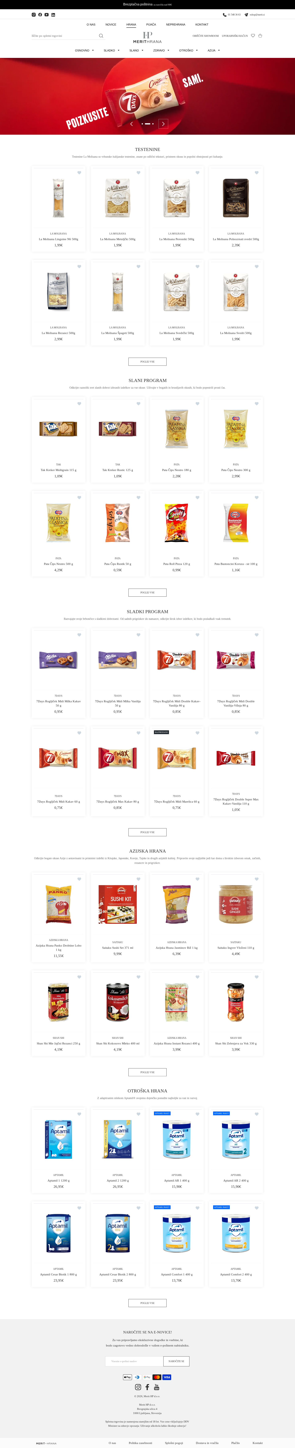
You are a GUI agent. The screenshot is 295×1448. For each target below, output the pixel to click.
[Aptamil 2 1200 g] (118, 1139)
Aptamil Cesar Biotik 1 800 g (58, 1274)
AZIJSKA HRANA (58, 940)
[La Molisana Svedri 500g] (236, 292)
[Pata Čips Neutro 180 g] (177, 429)
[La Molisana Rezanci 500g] (58, 292)
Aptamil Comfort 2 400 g (236, 1274)
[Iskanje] (101, 36)
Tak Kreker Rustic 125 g (117, 470)
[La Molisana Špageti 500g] (118, 292)
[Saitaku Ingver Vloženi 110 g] (236, 904)
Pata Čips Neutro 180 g (176, 470)
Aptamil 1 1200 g (59, 1180)
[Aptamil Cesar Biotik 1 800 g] (58, 1233)
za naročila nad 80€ (163, 4)
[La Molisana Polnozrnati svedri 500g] (236, 198)
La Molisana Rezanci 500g (58, 333)
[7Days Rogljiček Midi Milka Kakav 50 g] (58, 660)
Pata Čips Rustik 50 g (117, 564)
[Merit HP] (147, 37)
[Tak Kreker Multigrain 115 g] (58, 429)
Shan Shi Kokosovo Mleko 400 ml (117, 1043)
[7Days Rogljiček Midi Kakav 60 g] (58, 758)
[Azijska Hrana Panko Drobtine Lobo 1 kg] (58, 904)
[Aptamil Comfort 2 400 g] (236, 1233)
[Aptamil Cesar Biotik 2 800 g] (118, 1233)
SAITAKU (117, 942)
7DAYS (58, 695)
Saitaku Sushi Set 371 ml (117, 947)
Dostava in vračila (207, 1443)
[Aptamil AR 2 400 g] (236, 1139)
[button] (142, 123)
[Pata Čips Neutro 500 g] (58, 523)
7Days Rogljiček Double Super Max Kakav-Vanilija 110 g (235, 801)
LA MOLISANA (58, 233)
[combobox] (68, 36)
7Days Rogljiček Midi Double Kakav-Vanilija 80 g (176, 703)
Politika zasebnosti (140, 1443)
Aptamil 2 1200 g (118, 1180)
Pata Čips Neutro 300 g (235, 470)
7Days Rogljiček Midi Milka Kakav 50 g (58, 703)
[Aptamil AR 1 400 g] (177, 1139)
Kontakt (258, 1443)
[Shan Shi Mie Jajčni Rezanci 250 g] (58, 1002)
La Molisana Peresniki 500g (176, 239)
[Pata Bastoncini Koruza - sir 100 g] (236, 523)
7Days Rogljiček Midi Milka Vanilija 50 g (117, 703)
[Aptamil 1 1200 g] (58, 1139)
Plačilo (235, 1443)
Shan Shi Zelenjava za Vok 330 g (236, 1043)
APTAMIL (58, 1175)
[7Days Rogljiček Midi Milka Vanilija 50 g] (118, 660)
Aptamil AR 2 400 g (235, 1180)
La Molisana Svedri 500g (236, 333)
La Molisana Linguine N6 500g (58, 239)
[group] (147, 96)
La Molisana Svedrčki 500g (177, 333)
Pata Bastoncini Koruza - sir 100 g (235, 564)
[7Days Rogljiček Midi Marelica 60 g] (177, 758)
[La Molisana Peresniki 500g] (177, 198)
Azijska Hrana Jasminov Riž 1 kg (177, 947)
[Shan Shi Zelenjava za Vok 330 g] (236, 1002)
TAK (58, 464)
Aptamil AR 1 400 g (176, 1180)
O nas (112, 1443)
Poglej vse (147, 361)
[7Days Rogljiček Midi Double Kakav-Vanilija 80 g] (177, 660)
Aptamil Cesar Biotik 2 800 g (117, 1274)
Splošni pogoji (174, 1443)
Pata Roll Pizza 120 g (176, 564)
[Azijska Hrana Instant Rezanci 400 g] (177, 1002)
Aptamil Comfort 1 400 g (177, 1274)
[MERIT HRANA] (46, 1443)
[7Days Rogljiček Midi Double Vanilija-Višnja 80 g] (236, 660)
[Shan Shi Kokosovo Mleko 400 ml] (118, 1002)
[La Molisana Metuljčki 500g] (118, 198)
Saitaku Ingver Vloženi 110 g (236, 947)
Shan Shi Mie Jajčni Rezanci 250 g (58, 1043)
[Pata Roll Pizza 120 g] (177, 523)
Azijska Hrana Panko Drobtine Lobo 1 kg (58, 947)
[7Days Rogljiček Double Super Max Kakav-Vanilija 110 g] (236, 758)
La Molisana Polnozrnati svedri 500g (236, 239)
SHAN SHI (58, 1037)
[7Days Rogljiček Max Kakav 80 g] (118, 758)
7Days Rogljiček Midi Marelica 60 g (176, 801)
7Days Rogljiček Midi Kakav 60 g (58, 801)
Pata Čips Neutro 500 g (58, 564)
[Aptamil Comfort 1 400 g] (177, 1233)
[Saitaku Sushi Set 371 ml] (118, 904)
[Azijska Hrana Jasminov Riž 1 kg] (177, 904)
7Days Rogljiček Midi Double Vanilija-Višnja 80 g (236, 703)
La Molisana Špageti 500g (117, 333)
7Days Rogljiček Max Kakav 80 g (117, 801)
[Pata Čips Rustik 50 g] (118, 523)
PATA (177, 464)
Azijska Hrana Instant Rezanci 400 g (177, 1043)
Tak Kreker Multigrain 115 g (58, 470)
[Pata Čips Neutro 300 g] (236, 429)
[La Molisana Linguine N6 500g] (58, 198)
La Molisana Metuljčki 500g (117, 239)
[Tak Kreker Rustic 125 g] (118, 429)
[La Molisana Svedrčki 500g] (177, 292)
